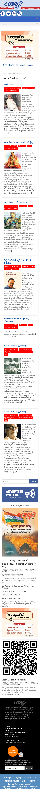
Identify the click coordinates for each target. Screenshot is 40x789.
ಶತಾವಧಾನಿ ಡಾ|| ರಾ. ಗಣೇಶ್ (11, 90)
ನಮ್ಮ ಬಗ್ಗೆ (17, 777)
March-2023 (13, 206)
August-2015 (13, 325)
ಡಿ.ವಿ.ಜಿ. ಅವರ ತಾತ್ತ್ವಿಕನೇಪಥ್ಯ (15, 411)
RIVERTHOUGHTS (12, 788)
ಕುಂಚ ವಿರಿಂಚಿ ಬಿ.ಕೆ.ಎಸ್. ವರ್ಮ (16, 202)
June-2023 (13, 146)
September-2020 (15, 266)
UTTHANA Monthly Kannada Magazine (18, 65)
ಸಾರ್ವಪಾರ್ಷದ (9, 84)
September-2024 (15, 88)
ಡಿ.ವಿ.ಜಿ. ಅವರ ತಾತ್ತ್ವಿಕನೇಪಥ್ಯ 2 (15, 345)
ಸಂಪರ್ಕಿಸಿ (27, 777)
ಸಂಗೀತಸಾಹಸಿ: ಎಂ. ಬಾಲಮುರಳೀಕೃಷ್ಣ (18, 142)
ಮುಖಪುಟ (7, 777)
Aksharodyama (30, 788)
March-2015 (13, 349)
